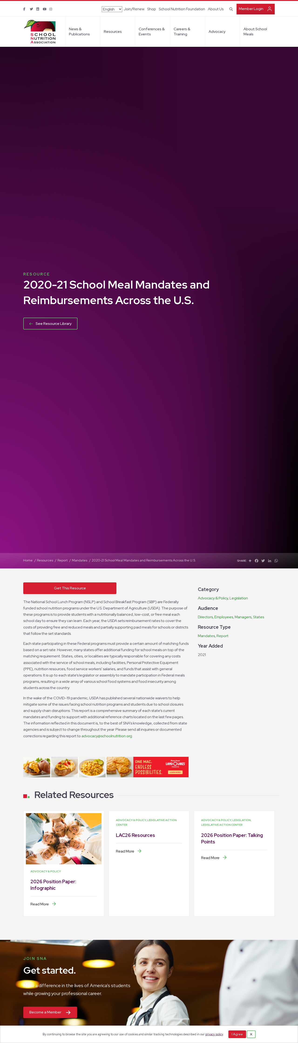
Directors (205, 617)
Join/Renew (134, 9)
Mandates (206, 635)
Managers (243, 617)
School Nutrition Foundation (182, 9)
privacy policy (214, 1034)
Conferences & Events (152, 32)
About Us (216, 9)
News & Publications (79, 32)
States (258, 617)
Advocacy (217, 31)
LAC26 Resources (135, 835)
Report (222, 635)
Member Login (251, 8)
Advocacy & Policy (213, 598)
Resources (113, 31)
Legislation (239, 598)
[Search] (230, 8)
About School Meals (255, 32)
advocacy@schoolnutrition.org (106, 736)
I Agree (237, 1034)
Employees (223, 617)
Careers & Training (182, 32)
